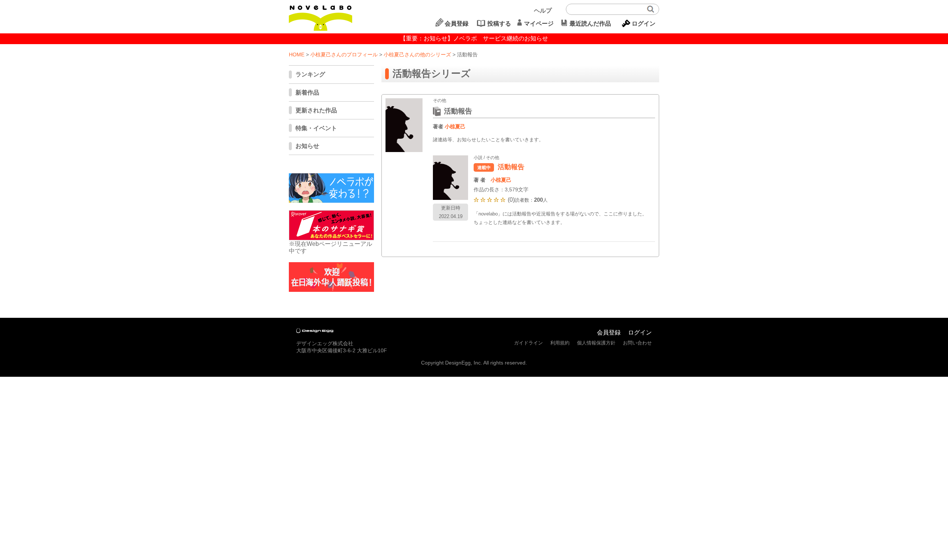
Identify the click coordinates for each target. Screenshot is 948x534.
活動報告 (511, 167)
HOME (296, 54)
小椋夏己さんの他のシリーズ (417, 54)
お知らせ (307, 146)
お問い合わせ (637, 343)
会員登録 (456, 23)
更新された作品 (316, 110)
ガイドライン (528, 343)
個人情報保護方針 (596, 343)
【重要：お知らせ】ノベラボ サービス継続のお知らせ (474, 38)
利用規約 (560, 343)
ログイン (643, 23)
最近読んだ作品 (590, 23)
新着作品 (307, 92)
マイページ (539, 23)
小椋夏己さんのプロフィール (344, 54)
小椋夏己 (455, 126)
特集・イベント (316, 128)
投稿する (499, 23)
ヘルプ (543, 10)
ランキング (310, 74)
